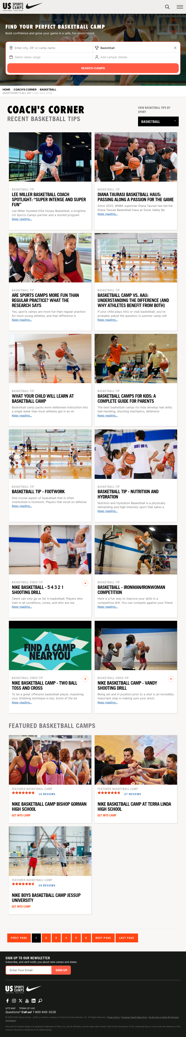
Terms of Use (27, 1008)
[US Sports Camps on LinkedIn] (34, 1001)
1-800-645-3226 (44, 1012)
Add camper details (113, 57)
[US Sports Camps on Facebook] (7, 1001)
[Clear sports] (175, 47)
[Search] (167, 7)
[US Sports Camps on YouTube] (27, 1001)
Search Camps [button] (93, 68)
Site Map (10, 1008)
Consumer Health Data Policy (134, 1017)
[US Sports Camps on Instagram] (14, 1001)
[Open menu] (180, 7)
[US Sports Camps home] (23, 7)
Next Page (103, 937)
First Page (19, 937)
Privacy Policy (113, 1017)
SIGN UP (61, 970)
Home (6, 89)
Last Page (126, 937)
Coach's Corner (25, 89)
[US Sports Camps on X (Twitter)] (21, 1001)
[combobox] (53, 48)
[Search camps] (40, 1001)
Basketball (107, 48)
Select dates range (28, 57)
